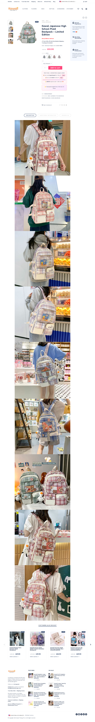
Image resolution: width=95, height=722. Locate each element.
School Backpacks (46, 22)
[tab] (30, 116)
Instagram (16, 684)
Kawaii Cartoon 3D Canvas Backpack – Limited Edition (77, 649)
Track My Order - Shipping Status (16, 690)
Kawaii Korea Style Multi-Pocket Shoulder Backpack (37, 649)
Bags (47, 20)
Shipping (33, 1)
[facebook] (77, 714)
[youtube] (84, 714)
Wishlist (10, 1)
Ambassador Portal (13, 705)
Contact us (10, 686)
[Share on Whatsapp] (66, 105)
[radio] (44, 57)
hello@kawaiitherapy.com (14, 688)
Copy (63, 75)
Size (43, 60)
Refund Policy (47, 1)
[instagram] (79, 714)
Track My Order (25, 1)
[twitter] (81, 714)
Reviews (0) (65, 115)
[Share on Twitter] (62, 105)
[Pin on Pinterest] (64, 105)
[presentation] (17, 32)
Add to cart (55, 68)
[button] (82, 9)
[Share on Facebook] (59, 105)
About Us (40, 1)
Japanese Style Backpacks (57, 95)
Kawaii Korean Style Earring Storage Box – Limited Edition (57, 649)
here (61, 45)
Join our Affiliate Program (14, 704)
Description (30, 115)
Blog (54, 1)
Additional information (48, 115)
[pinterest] (86, 714)
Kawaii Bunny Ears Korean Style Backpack (15, 649)
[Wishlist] (78, 9)
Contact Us (16, 1)
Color (43, 53)
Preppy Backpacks (46, 98)
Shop (43, 20)
